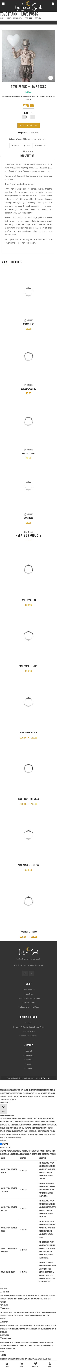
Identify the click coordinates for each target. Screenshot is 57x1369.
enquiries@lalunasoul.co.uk (28, 965)
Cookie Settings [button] (5, 1099)
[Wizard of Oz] (28, 292)
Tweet (16, 145)
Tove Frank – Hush (28, 732)
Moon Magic (28, 518)
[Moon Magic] (28, 486)
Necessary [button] (3, 1141)
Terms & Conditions (29, 1036)
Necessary (5, 1144)
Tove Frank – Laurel (28, 666)
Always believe (28, 453)
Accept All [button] (13, 1099)
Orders (29, 1068)
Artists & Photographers (14, 18)
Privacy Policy (29, 1031)
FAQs (29, 1023)
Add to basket (29, 125)
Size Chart (29, 151)
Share (27, 145)
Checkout (29, 1055)
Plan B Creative (43, 1078)
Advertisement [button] (4, 1335)
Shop (21, 1367)
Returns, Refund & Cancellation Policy (29, 1027)
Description (27, 156)
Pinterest (41, 145)
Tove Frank (41, 139)
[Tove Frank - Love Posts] (50, 81)
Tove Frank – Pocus (28, 931)
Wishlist (29, 1059)
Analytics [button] (3, 1319)
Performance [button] (4, 1305)
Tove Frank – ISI (28, 599)
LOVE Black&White (28, 389)
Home (1, 18)
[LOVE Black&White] (28, 357)
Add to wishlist (31, 132)
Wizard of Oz (28, 324)
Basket (29, 1051)
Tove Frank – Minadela (28, 799)
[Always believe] (28, 421)
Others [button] (2, 1352)
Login (29, 1064)
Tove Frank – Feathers (28, 865)
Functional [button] (3, 1288)
